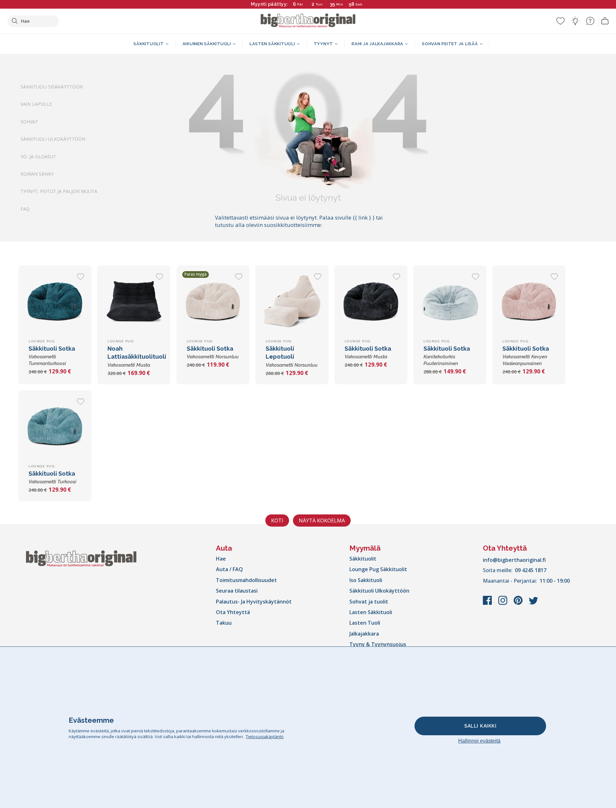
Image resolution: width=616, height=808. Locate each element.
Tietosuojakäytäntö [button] (265, 736)
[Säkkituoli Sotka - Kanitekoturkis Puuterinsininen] (450, 302)
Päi (300, 4)
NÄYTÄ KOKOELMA (322, 520)
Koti (277, 520)
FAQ (25, 209)
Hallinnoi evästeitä (479, 741)
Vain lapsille (36, 104)
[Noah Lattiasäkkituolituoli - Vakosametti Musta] (134, 302)
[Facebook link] (488, 603)
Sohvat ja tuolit (368, 601)
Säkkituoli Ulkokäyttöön (53, 139)
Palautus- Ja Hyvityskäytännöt (254, 601)
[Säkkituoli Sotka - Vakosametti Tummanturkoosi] (55, 302)
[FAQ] (590, 21)
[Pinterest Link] (519, 603)
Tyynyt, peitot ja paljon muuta (59, 191)
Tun (319, 4)
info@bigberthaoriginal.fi (514, 559)
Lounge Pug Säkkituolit (378, 569)
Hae (221, 558)
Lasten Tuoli (364, 622)
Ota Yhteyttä (233, 612)
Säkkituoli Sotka (52, 355)
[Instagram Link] (503, 603)
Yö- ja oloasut (38, 157)
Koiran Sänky (37, 174)
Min (339, 4)
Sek (359, 4)
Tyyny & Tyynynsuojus (377, 644)
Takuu (224, 622)
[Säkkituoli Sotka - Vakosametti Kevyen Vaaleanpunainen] (528, 302)
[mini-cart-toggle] (605, 21)
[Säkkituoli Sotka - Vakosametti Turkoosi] (55, 427)
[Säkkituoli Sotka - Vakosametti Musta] (371, 302)
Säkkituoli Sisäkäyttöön (52, 87)
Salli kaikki (480, 726)
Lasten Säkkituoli (370, 612)
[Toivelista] (560, 21)
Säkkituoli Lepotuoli (292, 356)
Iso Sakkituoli (365, 580)
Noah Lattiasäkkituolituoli (136, 356)
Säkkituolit (362, 558)
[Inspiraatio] (575, 21)
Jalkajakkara (364, 633)
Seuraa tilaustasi (237, 590)
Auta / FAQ (229, 569)
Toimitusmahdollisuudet (246, 580)
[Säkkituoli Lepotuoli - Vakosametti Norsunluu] (292, 302)
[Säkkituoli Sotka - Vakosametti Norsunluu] (213, 302)
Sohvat (29, 122)
